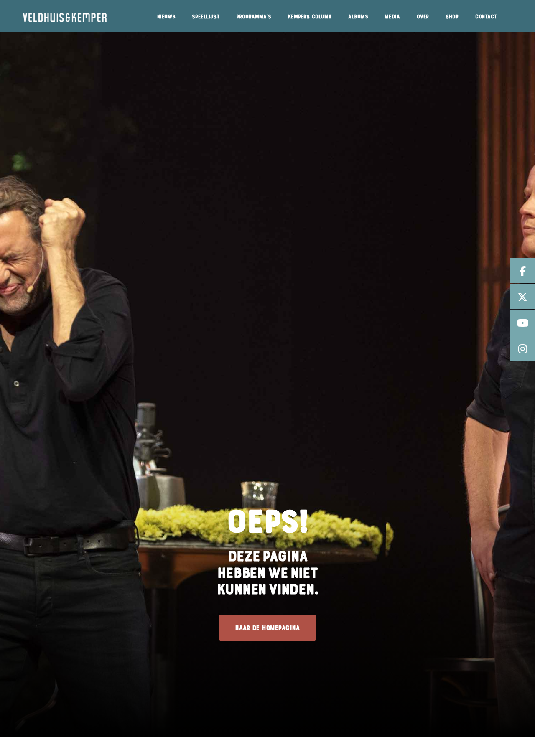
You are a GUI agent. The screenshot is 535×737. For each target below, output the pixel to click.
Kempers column (309, 16)
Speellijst (205, 16)
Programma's (253, 16)
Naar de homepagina (267, 628)
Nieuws (166, 16)
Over (423, 16)
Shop (452, 16)
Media (392, 16)
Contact (486, 16)
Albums (358, 16)
